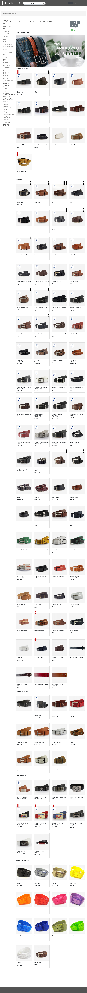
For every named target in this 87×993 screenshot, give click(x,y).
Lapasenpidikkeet (7, 117)
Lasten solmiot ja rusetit (8, 114)
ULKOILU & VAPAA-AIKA (8, 27)
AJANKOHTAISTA (7, 21)
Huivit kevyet (6, 72)
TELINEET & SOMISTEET (6, 125)
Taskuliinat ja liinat (7, 54)
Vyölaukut (5, 104)
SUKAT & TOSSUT (7, 96)
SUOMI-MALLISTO (7, 25)
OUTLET (5, 23)
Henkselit (5, 38)
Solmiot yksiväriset (7, 43)
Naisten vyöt (6, 60)
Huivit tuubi (5, 75)
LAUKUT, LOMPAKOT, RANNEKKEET (8, 100)
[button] (18, 21)
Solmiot (5, 41)
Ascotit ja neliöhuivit (8, 52)
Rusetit (4, 39)
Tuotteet (71, 3)
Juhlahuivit (5, 78)
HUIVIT (4, 70)
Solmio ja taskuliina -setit (8, 47)
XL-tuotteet (5, 57)
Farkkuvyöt (14, 13)
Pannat (4, 86)
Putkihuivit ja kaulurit (8, 80)
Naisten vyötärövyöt (7, 64)
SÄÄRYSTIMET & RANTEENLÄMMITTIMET (8, 94)
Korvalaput (5, 88)
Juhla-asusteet (6, 56)
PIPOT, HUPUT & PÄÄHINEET (7, 84)
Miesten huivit (6, 82)
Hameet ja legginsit (7, 69)
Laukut (4, 103)
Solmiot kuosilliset (7, 44)
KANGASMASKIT (7, 98)
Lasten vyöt (5, 111)
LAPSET (5, 109)
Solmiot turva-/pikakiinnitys (7, 50)
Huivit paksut (6, 73)
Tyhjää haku (74, 25)
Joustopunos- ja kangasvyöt (7, 35)
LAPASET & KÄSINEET (6, 90)
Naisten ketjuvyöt (7, 62)
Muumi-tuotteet (6, 119)
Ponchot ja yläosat (7, 67)
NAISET (5, 59)
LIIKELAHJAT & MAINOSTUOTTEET (8, 121)
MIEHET (9, 13)
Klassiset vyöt (6, 31)
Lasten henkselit (7, 112)
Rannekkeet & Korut (8, 107)
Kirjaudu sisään (77, 3)
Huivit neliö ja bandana (8, 77)
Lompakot (5, 106)
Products (6, 13)
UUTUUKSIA (6, 20)
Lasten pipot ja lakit (7, 116)
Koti (67, 3)
